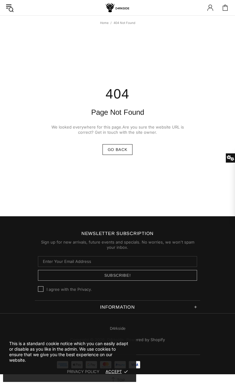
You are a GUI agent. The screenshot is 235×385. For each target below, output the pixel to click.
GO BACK (118, 149)
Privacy (84, 289)
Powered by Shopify (145, 339)
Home (104, 23)
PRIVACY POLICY (83, 371)
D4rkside (117, 8)
